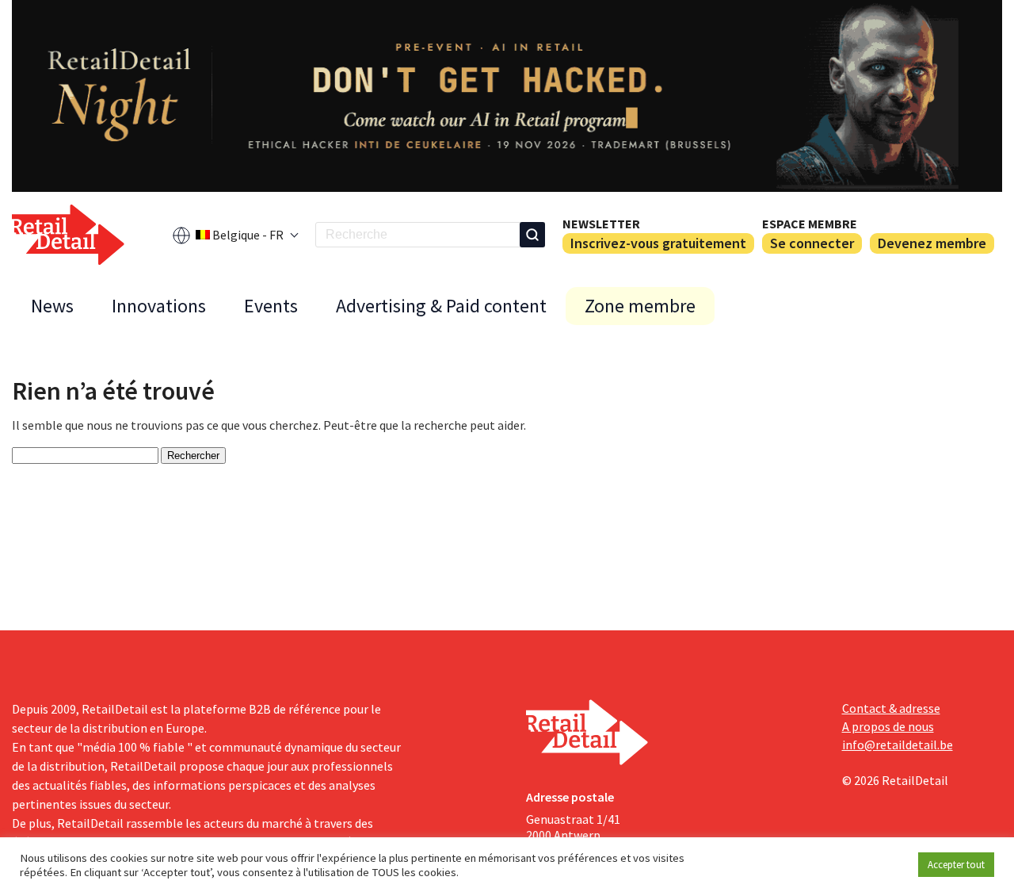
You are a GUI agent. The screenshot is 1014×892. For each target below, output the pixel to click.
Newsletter (601, 224)
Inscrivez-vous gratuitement (658, 243)
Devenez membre (932, 243)
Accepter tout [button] (956, 864)
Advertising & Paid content (441, 305)
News (52, 305)
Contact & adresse (891, 708)
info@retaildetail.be (897, 744)
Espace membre (809, 224)
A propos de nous (888, 726)
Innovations (159, 305)
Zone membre (640, 305)
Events (271, 305)
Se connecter (812, 243)
